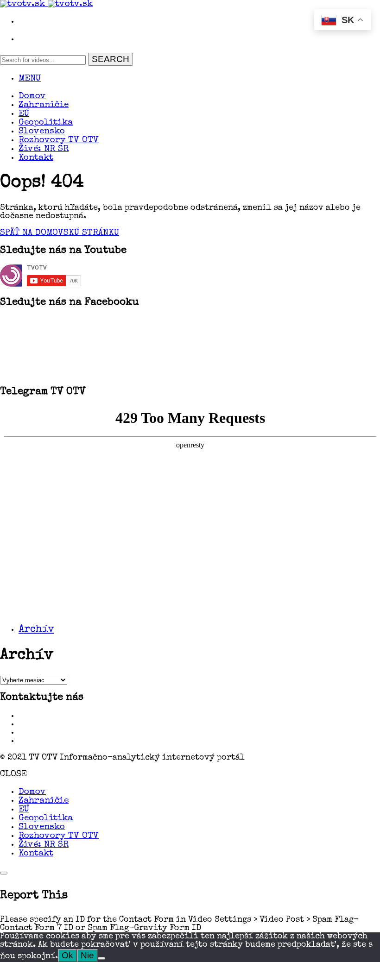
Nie (87, 955)
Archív (36, 630)
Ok (67, 955)
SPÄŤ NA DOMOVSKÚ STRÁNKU (59, 233)
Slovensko (42, 131)
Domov (32, 96)
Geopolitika (46, 123)
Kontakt (36, 158)
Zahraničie (44, 105)
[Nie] (101, 958)
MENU (30, 79)
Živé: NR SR (44, 149)
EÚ (24, 114)
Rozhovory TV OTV (59, 140)
